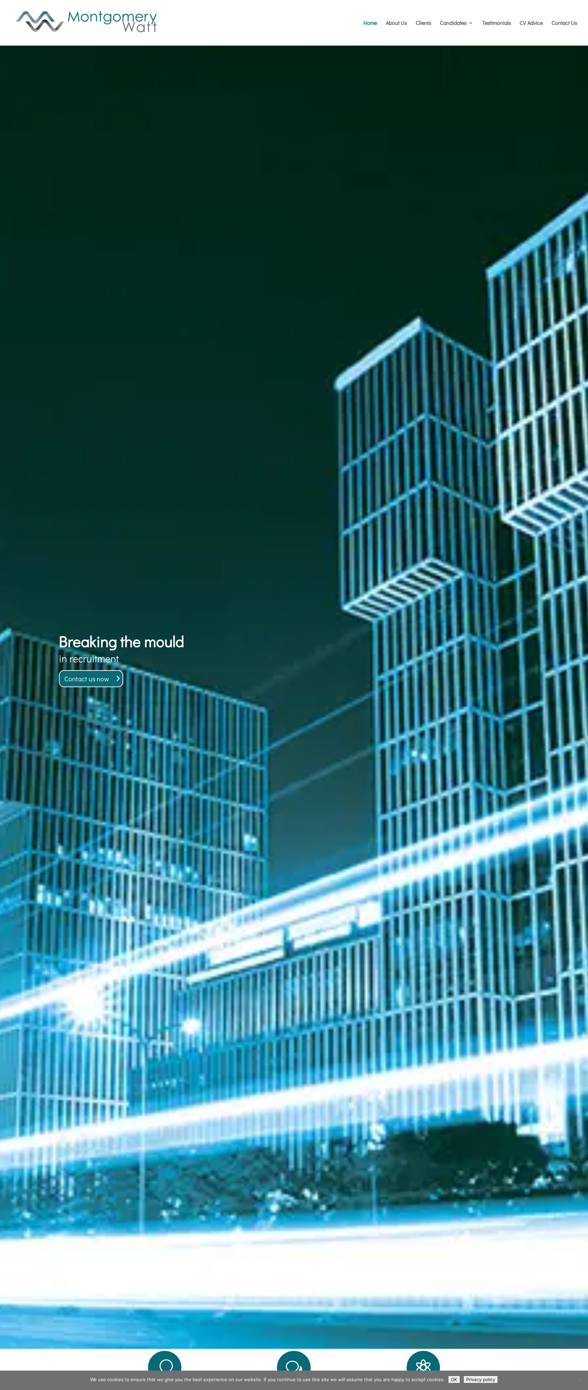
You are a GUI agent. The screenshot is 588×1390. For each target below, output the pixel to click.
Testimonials (496, 23)
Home (370, 23)
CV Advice (531, 23)
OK (454, 1379)
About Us (396, 23)
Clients (423, 23)
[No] (579, 1380)
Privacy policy (480, 1379)
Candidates (453, 23)
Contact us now (86, 678)
